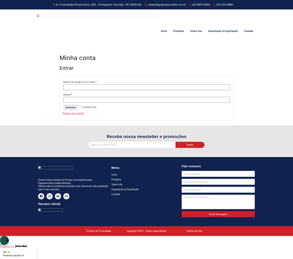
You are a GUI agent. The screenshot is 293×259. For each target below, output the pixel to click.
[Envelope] (66, 196)
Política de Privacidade (98, 231)
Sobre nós (196, 31)
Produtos (178, 31)
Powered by (7, 246)
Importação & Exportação (223, 31)
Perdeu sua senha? (73, 113)
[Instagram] (50, 196)
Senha (74, 94)
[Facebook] (41, 196)
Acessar (71, 107)
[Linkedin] (58, 196)
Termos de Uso (194, 231)
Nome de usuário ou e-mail (86, 81)
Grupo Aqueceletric (156, 231)
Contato (248, 31)
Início (164, 31)
